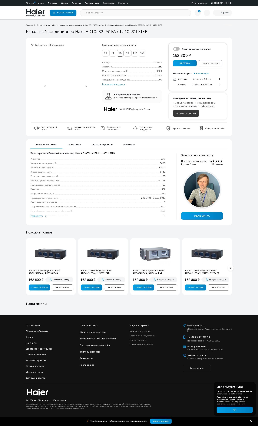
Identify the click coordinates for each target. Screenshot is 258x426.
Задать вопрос (202, 216)
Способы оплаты (36, 354)
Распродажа (87, 364)
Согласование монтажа (141, 344)
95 (120, 53)
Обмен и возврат (36, 366)
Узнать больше (161, 421)
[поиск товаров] (187, 13)
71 (113, 53)
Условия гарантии (36, 360)
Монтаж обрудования (140, 331)
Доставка (52, 3)
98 (127, 53)
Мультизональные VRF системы (98, 338)
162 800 (182, 55)
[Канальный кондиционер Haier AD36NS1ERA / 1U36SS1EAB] (103, 265)
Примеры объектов (37, 331)
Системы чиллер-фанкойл (95, 345)
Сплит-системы (89, 325)
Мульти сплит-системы (93, 332)
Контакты (123, 3)
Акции (29, 337)
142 (135, 53)
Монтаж (30, 3)
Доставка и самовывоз (39, 348)
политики (106, 404)
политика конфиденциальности (231, 404)
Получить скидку (210, 63)
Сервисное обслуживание (142, 335)
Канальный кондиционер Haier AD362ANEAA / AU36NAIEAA (44, 272)
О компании (109, 3)
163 (142, 53)
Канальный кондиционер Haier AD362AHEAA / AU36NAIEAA (148, 272)
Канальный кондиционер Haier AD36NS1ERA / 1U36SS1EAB (96, 272)
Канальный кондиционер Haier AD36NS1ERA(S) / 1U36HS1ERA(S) (202, 272)
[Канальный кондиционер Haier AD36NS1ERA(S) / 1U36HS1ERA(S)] (207, 265)
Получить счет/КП (186, 113)
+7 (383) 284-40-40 (221, 3)
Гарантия (76, 3)
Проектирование (137, 340)
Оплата (64, 3)
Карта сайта (59, 400)
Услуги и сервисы (139, 325)
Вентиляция (86, 358)
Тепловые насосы (90, 351)
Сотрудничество (36, 377)
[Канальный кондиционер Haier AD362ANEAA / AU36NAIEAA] (50, 265)
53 (105, 53)
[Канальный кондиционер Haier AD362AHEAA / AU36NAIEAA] (155, 265)
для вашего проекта (117, 421)
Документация (92, 3)
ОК (234, 410)
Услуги (41, 3)
